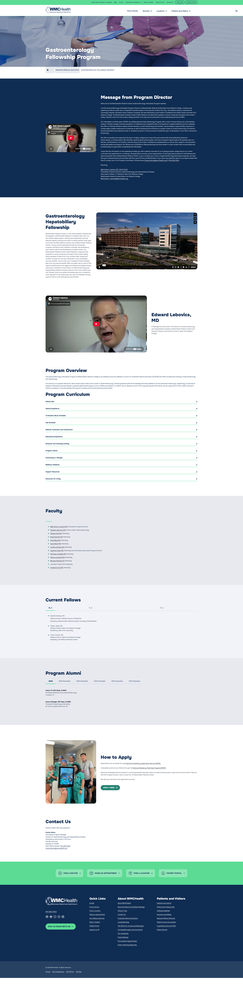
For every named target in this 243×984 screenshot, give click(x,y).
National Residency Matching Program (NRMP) (149, 768)
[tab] (49, 519)
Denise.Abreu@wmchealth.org (155, 160)
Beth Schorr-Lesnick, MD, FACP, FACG (114, 170)
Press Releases (123, 937)
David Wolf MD (55, 544)
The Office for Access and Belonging (131, 926)
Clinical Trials (122, 911)
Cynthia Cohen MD (57, 551)
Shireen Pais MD (56, 533)
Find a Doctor (132, 11)
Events (91, 903)
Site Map (78, 972)
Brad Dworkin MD (56, 537)
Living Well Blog (123, 922)
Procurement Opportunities (127, 941)
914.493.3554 (174, 160)
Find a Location (94, 911)
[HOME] (48, 70)
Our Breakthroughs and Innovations (130, 930)
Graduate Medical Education (67, 70)
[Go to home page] (61, 901)
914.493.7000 (51, 912)
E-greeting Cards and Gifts (166, 926)
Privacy (48, 972)
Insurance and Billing (164, 915)
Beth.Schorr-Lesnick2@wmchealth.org (114, 179)
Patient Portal (94, 926)
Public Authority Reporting (127, 945)
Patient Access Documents (166, 922)
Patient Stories (162, 930)
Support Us (93, 930)
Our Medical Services (96, 918)
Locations (160, 11)
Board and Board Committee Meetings (131, 907)
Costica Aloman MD (57, 547)
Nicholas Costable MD (58, 554)
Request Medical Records (166, 918)
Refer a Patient (94, 922)
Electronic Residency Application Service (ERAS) (143, 763)
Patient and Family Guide (166, 907)
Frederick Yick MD (56, 568)
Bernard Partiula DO (57, 561)
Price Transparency (58, 972)
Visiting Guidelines (163, 911)
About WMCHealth (124, 903)
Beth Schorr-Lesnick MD (58, 527)
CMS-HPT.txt (70, 972)
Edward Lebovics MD (57, 530)
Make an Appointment (97, 915)
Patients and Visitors (180, 11)
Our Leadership (123, 933)
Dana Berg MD (55, 540)
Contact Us (122, 915)
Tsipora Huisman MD (57, 557)
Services (146, 11)
